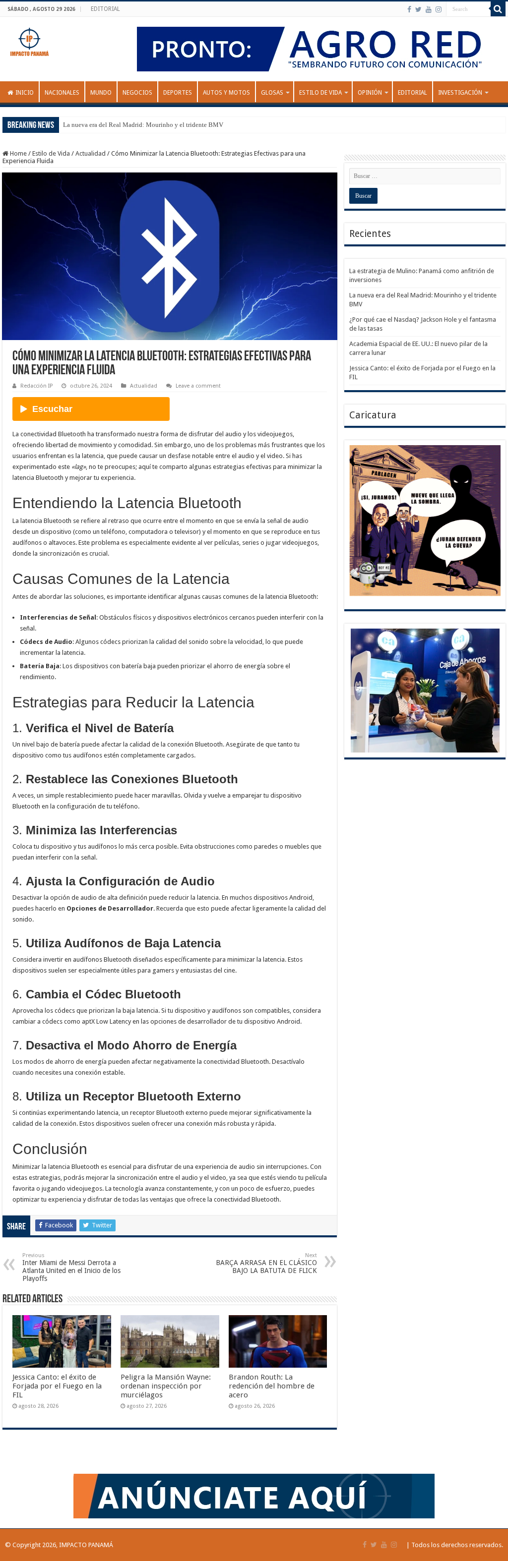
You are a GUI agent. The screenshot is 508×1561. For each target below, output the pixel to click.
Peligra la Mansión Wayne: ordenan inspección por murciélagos (166, 1386)
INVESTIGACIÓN (460, 92)
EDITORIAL (105, 8)
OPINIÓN (370, 92)
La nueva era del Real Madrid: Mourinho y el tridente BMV (143, 124)
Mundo (101, 92)
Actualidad (90, 153)
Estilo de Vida (320, 92)
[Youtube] (429, 9)
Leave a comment (198, 386)
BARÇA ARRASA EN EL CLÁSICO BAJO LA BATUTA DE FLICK (266, 1263)
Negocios (137, 92)
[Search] (498, 8)
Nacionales (62, 92)
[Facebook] (409, 9)
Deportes (177, 92)
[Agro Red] (317, 48)
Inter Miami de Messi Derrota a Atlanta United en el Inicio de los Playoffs (71, 1267)
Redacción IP (36, 386)
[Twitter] (418, 9)
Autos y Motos (226, 92)
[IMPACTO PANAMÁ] (30, 40)
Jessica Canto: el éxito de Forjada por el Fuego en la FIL (57, 1386)
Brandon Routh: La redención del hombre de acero (272, 1386)
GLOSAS (272, 92)
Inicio (24, 92)
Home (17, 153)
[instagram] (439, 9)
